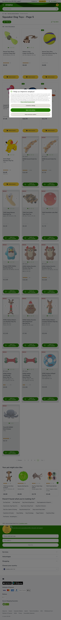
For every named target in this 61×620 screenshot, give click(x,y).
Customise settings (30, 105)
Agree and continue (30, 110)
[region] (30, 103)
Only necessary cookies (30, 114)
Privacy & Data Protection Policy (28, 102)
